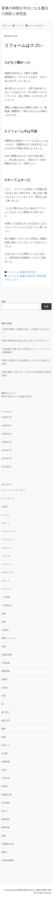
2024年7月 (6, 450)
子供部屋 (5, 663)
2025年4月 (6, 434)
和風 (3, 622)
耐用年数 (5, 827)
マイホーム (6, 564)
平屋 (3, 696)
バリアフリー (7, 539)
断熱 (3, 729)
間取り (4, 852)
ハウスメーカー (8, 531)
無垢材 (4, 786)
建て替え (5, 712)
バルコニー (6, 548)
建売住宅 (5, 720)
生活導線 (5, 803)
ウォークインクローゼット (13, 490)
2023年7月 (6, 458)
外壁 (3, 646)
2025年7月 (6, 417)
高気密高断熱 (7, 860)
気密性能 (5, 761)
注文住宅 (31, 272)
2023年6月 (6, 467)
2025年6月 (6, 425)
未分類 (4, 753)
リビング (5, 580)
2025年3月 (6, 442)
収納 (3, 613)
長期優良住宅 (7, 844)
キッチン (5, 515)
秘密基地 (5, 819)
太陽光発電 (6, 654)
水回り (4, 770)
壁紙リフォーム (8, 638)
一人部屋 (5, 597)
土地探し (5, 630)
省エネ (4, 811)
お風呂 (4, 506)
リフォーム (13, 272)
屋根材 (4, 679)
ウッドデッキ (7, 498)
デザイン (5, 523)
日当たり (5, 745)
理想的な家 (6, 794)
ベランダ (5, 556)
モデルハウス (7, 572)
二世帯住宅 (6, 605)
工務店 (4, 687)
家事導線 (5, 671)
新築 (22, 272)
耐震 (3, 836)
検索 (3, 301)
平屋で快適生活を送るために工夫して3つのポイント (25, 340)
